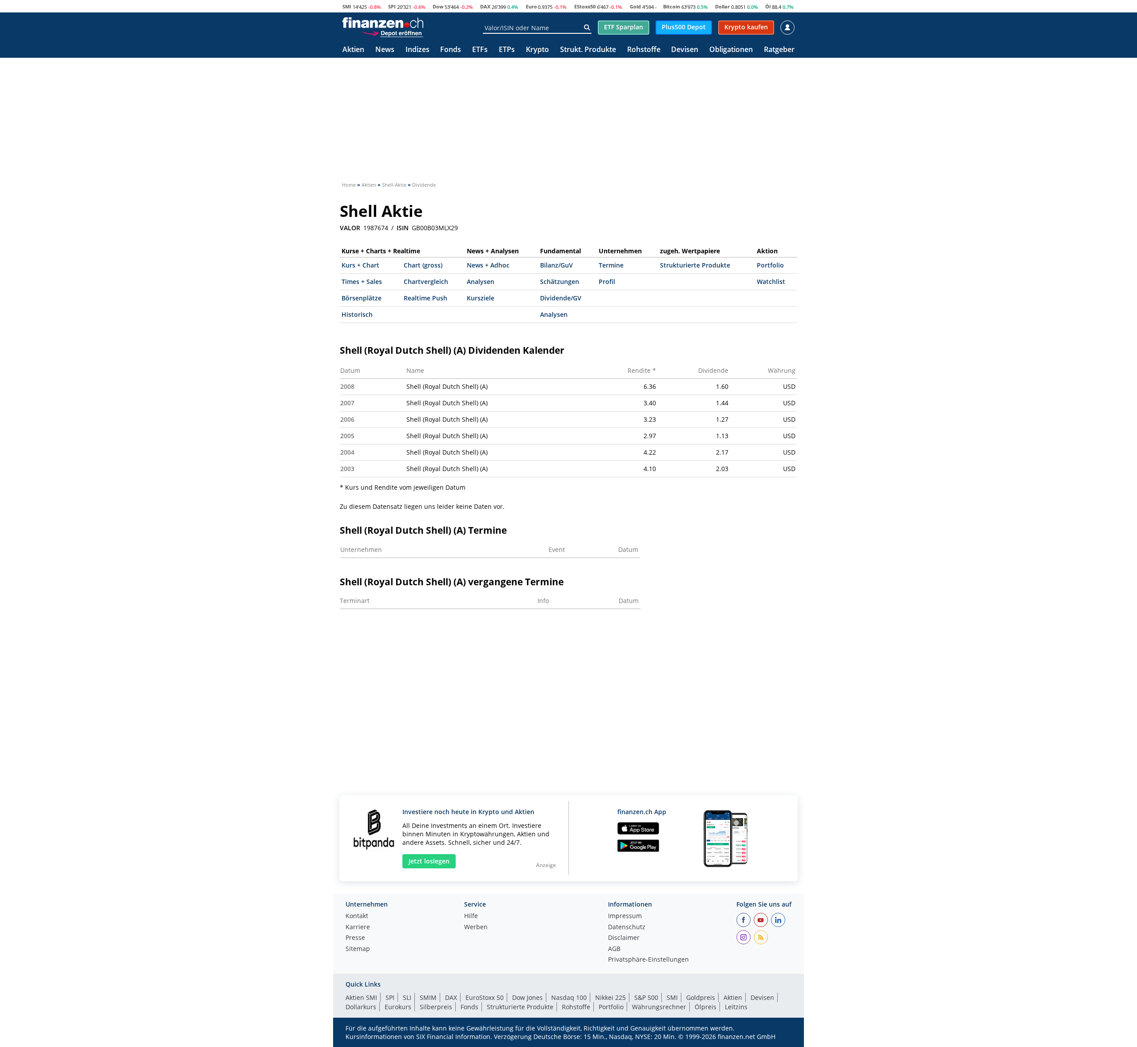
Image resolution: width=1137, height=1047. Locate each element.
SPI (392, 6)
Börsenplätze (362, 298)
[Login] (787, 27)
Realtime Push (425, 298)
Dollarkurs (361, 1007)
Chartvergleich (426, 281)
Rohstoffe (643, 50)
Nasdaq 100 (569, 997)
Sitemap (358, 949)
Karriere (358, 927)
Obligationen (731, 50)
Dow (438, 6)
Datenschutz (626, 927)
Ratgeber (779, 50)
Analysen (480, 281)
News (384, 50)
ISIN (403, 228)
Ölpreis (705, 1007)
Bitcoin (671, 6)
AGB (614, 949)
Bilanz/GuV (556, 265)
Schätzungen (559, 281)
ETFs (480, 50)
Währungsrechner (659, 1007)
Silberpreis (436, 1007)
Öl (768, 6)
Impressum (625, 916)
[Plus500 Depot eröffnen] (392, 33)
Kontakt (357, 916)
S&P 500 (646, 997)
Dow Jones (527, 997)
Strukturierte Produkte (695, 265)
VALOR (350, 228)
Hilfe (471, 916)
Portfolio (770, 265)
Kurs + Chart (360, 265)
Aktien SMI (361, 997)
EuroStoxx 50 (484, 997)
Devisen (684, 50)
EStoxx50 (585, 6)
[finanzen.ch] (382, 22)
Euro (531, 6)
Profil (607, 281)
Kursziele (480, 298)
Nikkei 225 (610, 997)
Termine (611, 265)
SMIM (428, 997)
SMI (346, 6)
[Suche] (587, 27)
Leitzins (736, 1007)
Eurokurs (398, 1007)
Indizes (417, 50)
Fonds (450, 50)
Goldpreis (700, 997)
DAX (485, 6)
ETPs (507, 50)
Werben (476, 927)
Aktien (353, 50)
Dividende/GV (560, 298)
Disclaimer (624, 938)
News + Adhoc (488, 265)
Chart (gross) (423, 265)
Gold (635, 6)
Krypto (537, 50)
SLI (407, 997)
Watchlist (771, 281)
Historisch (357, 314)
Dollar (722, 6)
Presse (355, 938)
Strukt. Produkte (588, 50)
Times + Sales (362, 281)
